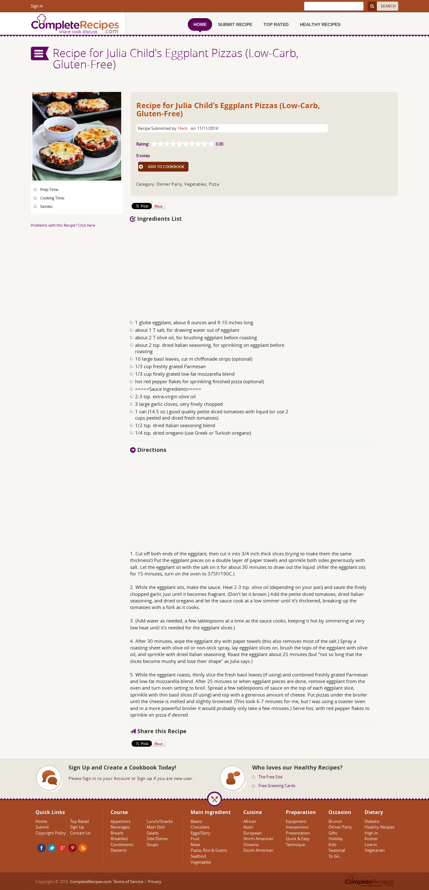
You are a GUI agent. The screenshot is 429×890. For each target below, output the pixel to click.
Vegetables (201, 862)
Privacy (154, 881)
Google (62, 848)
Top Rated (79, 821)
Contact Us (80, 833)
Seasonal (337, 850)
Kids (332, 844)
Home (41, 821)
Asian (248, 827)
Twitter (51, 848)
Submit (42, 827)
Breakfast (119, 838)
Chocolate (200, 827)
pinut (72, 848)
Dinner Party (340, 827)
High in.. (372, 833)
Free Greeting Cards (276, 785)
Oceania (250, 844)
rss (83, 848)
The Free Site (270, 777)
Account (122, 778)
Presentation (298, 833)
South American (258, 850)
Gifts (333, 833)
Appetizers (120, 821)
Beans (196, 821)
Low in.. (372, 844)
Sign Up (77, 827)
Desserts (119, 850)
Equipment (296, 821)
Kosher (371, 838)
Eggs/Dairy (200, 833)
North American (258, 838)
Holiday (336, 838)
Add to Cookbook (166, 166)
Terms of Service (128, 881)
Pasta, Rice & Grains (209, 850)
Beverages (120, 827)
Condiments (122, 844)
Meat (195, 844)
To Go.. (335, 856)
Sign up (144, 778)
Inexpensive (297, 827)
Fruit (195, 838)
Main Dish (156, 827)
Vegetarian (375, 850)
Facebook (41, 848)
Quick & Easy (298, 838)
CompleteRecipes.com (90, 881)
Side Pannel (40, 53)
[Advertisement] (264, 269)
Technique (295, 844)
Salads (153, 833)
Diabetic (372, 821)
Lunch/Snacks (160, 821)
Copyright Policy (50, 833)
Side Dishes (157, 838)
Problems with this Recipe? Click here (63, 225)
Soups (152, 844)
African (249, 821)
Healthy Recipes (379, 827)
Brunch (335, 821)
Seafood (198, 856)
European (252, 833)
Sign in (37, 6)
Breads (117, 833)
